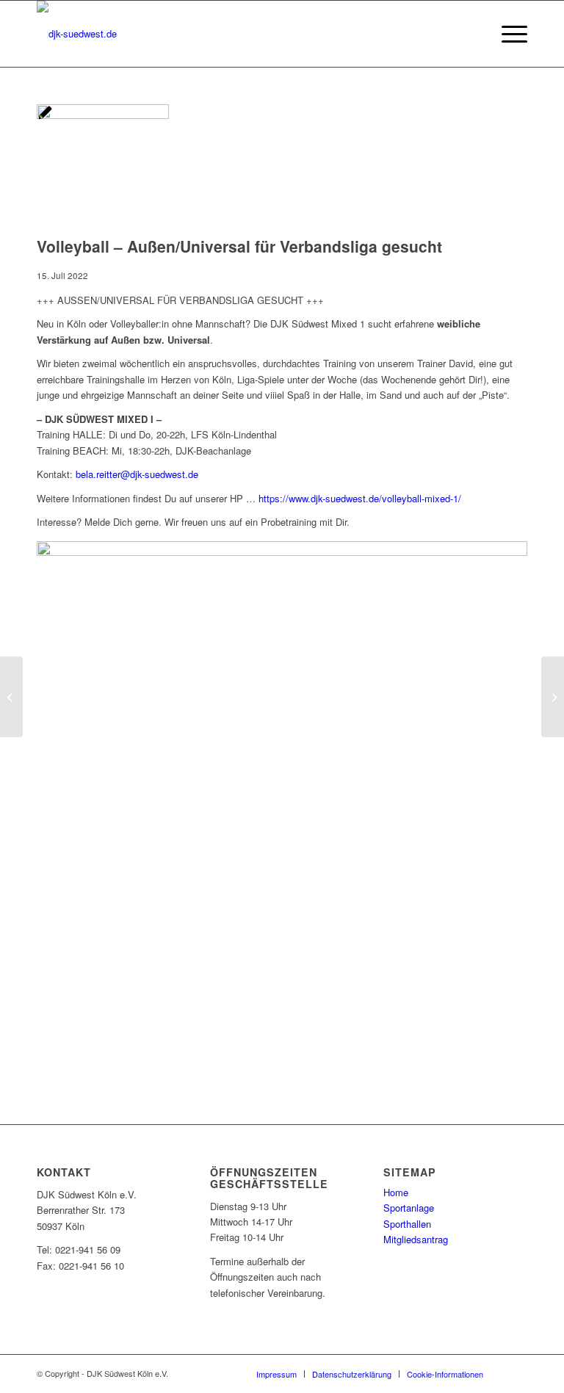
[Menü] (507, 34)
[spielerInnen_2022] (103, 115)
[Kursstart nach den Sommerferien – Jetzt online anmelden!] (11, 696)
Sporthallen (407, 1224)
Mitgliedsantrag (415, 1239)
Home (395, 1192)
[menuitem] (507, 34)
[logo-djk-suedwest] (77, 34)
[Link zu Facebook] (516, 1373)
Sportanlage (408, 1208)
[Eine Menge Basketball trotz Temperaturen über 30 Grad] (552, 696)
